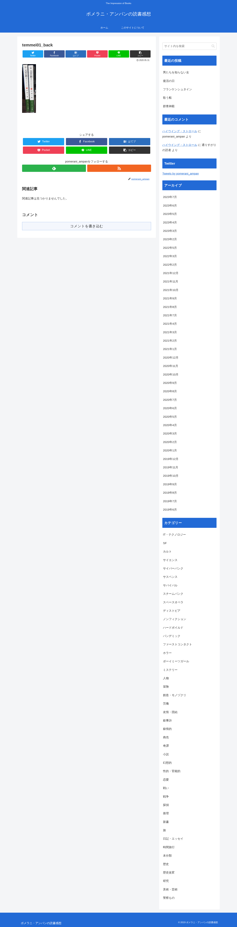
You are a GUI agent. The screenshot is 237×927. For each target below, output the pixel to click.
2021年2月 (170, 340)
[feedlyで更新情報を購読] (54, 168)
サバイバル (170, 585)
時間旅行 (169, 847)
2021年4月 (170, 323)
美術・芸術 (170, 889)
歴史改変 (169, 872)
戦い (166, 788)
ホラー (167, 653)
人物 (166, 678)
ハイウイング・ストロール (179, 131)
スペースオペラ (173, 602)
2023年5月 (170, 214)
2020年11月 (170, 366)
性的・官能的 (171, 771)
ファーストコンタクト (177, 644)
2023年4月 (170, 222)
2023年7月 (170, 197)
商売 (166, 737)
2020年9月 (170, 383)
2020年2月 (170, 442)
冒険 (166, 686)
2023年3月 (170, 230)
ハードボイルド (173, 627)
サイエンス (170, 560)
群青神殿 (169, 106)
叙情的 (167, 728)
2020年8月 (170, 391)
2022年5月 (170, 247)
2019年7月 (170, 501)
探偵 (166, 805)
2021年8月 (170, 307)
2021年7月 (170, 315)
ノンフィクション (174, 619)
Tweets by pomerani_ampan (180, 173)
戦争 (166, 796)
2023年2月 (170, 239)
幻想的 (167, 762)
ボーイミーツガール (176, 661)
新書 (166, 821)
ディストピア (171, 610)
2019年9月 (170, 484)
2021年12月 (170, 273)
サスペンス (170, 576)
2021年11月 (170, 281)
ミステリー (170, 669)
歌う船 (167, 97)
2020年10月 (170, 374)
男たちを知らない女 (176, 72)
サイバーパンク (173, 568)
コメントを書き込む (86, 226)
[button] (140, 54)
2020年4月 (170, 425)
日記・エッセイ (173, 838)
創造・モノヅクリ (174, 695)
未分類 (167, 855)
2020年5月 (170, 416)
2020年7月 (170, 399)
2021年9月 (170, 298)
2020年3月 (170, 433)
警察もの (169, 897)
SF (165, 543)
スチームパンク (173, 593)
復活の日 (169, 81)
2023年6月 (170, 205)
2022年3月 (170, 256)
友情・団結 (170, 712)
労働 (166, 703)
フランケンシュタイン (177, 89)
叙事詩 (167, 720)
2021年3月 (170, 332)
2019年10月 (170, 475)
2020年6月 (170, 408)
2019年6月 (170, 509)
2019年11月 (170, 467)
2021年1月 (170, 349)
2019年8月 (170, 492)
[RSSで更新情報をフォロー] (119, 168)
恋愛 (166, 779)
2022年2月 (170, 264)
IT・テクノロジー (174, 534)
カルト (167, 551)
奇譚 (166, 745)
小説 (166, 754)
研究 (166, 881)
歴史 (166, 864)
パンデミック (171, 636)
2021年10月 (170, 290)
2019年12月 (170, 459)
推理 (166, 813)
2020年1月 (170, 450)
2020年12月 (170, 357)
